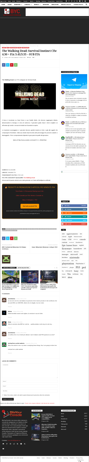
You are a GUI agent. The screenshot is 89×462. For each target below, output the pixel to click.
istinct (25, 229)
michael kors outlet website (16, 343)
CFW (70, 239)
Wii (81, 274)
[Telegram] (80, 1)
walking (46, 229)
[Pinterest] (11, 65)
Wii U (64, 277)
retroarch (68, 271)
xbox (70, 277)
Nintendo (63, 426)
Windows (18, 1)
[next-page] (57, 268)
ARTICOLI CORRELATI (9, 267)
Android (64, 236)
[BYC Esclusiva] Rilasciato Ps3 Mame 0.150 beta (14, 248)
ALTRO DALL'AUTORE (23, 267)
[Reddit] (74, 1)
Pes (76, 260)
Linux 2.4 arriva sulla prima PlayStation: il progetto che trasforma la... (49, 436)
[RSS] (77, 1)
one (72, 260)
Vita (69, 274)
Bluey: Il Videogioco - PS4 (29, 200)
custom (64, 242)
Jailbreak (69, 251)
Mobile (31, 1)
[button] (86, 4)
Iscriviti (83, 224)
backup (8, 229)
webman (75, 274)
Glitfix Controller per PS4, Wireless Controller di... (30, 195)
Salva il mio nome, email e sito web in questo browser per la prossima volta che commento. (27, 395)
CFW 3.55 (75, 239)
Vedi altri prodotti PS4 (30, 206)
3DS (63, 234)
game (16, 229)
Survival (41, 229)
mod (81, 254)
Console (25, 1)
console (83, 239)
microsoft (74, 254)
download (71, 242)
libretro (76, 251)
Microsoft (63, 429)
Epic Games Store (69, 245)
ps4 (84, 267)
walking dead (53, 229)
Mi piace (84, 205)
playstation (68, 263)
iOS (85, 248)
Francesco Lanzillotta (70, 106)
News (7, 45)
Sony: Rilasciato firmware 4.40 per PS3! (45, 247)
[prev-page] (55, 268)
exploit (81, 245)
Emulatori (44, 1)
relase (36, 229)
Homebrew (24, 282)
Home (9, 1)
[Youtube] (85, 1)
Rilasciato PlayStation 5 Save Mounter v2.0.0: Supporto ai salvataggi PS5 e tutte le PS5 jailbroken (75, 93)
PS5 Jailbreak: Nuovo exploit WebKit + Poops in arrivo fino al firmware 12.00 (74, 139)
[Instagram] (72, 1)
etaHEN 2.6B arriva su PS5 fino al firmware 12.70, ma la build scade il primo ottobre (76, 108)
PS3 (8, 47)
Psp (63, 271)
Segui (84, 209)
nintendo (74, 257)
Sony (19, 47)
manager (65, 254)
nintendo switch (65, 260)
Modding (38, 1)
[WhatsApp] (15, 65)
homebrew (78, 249)
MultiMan (65, 257)
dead (12, 229)
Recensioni (13, 47)
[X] (82, 1)
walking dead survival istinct (10, 230)
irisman (63, 251)
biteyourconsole (78, 236)
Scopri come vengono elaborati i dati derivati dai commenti (39, 403)
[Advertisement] (57, 12)
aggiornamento (72, 234)
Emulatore (79, 242)
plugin (72, 267)
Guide (13, 1)
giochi (20, 229)
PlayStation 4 (65, 267)
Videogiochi (25, 47)
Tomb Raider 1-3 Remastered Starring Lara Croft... (29, 191)
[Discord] (66, 1)
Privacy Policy (51, 1)
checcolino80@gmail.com (14, 440)
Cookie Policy (59, 1)
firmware (67, 248)
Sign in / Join (3, 1)
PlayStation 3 (80, 263)
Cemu (64, 239)
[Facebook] (69, 1)
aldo (81, 233)
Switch (82, 271)
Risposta (10, 306)
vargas (63, 274)
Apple (70, 236)
